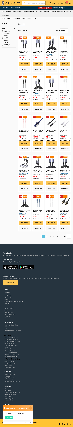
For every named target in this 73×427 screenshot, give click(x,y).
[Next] (60, 236)
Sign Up (61, 3)
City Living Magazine (10, 378)
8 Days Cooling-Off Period (11, 339)
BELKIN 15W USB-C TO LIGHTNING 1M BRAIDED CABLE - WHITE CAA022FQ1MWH (50, 211)
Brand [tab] (3, 28)
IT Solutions (8, 390)
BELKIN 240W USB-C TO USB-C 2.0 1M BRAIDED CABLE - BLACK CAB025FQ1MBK (65, 52)
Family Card (8, 296)
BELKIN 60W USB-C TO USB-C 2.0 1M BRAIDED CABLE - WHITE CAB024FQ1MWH (64, 91)
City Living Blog (8, 303)
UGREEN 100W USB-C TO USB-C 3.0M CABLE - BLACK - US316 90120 (38, 52)
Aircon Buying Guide (10, 374)
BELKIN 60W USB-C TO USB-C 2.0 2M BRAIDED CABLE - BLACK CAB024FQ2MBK (24, 91)
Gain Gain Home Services (11, 356)
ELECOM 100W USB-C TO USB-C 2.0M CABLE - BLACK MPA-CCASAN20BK (51, 131)
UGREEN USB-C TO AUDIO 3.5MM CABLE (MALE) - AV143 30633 (38, 171)
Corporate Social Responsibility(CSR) (14, 301)
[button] (29, 59)
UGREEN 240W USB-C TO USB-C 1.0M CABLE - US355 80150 (51, 171)
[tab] (36, 13)
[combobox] (33, 3)
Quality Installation (9, 361)
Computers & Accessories (13, 18)
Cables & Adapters (26, 18)
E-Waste (7, 329)
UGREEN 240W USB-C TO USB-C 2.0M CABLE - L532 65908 (24, 211)
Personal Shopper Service (11, 351)
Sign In (53, 3)
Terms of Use (8, 299)
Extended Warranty (9, 349)
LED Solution (8, 396)
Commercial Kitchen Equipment (12, 392)
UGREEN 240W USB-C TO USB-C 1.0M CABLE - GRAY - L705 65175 (65, 171)
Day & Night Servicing (10, 367)
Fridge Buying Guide (10, 380)
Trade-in (7, 347)
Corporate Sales (9, 400)
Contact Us (7, 316)
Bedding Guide (8, 376)
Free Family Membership (11, 352)
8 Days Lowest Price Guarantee (12, 338)
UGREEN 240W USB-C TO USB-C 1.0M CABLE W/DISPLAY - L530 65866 (51, 52)
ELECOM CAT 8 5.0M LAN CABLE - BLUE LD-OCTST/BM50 (38, 131)
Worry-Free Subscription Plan (12, 354)
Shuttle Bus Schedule (10, 314)
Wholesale (7, 389)
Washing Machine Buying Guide (12, 381)
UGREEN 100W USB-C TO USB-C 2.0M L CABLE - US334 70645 (24, 52)
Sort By (58, 30)
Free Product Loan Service (11, 345)
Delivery (7, 327)
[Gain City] (11, 3)
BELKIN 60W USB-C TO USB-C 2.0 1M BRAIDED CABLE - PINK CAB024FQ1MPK (24, 131)
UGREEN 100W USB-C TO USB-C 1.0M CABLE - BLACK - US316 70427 (51, 91)
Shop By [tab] (4, 24)
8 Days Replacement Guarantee (12, 341)
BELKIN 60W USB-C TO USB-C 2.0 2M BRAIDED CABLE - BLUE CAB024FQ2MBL (37, 211)
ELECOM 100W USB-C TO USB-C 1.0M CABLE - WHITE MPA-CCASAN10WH (65, 131)
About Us (7, 292)
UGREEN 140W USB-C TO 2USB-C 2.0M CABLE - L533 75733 (24, 171)
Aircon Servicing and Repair (11, 325)
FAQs (6, 310)
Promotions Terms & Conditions (13, 330)
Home (3, 18)
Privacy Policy (8, 297)
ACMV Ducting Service (10, 394)
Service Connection (9, 335)
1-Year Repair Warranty (10, 363)
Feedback (7, 318)
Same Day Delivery (9, 343)
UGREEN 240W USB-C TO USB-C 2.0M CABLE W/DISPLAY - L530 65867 (38, 91)
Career (6, 294)
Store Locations (9, 312)
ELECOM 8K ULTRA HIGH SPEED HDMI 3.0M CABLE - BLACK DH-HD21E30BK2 (65, 211)
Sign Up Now (10, 282)
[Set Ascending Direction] (69, 30)
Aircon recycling (9, 398)
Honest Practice (9, 365)
